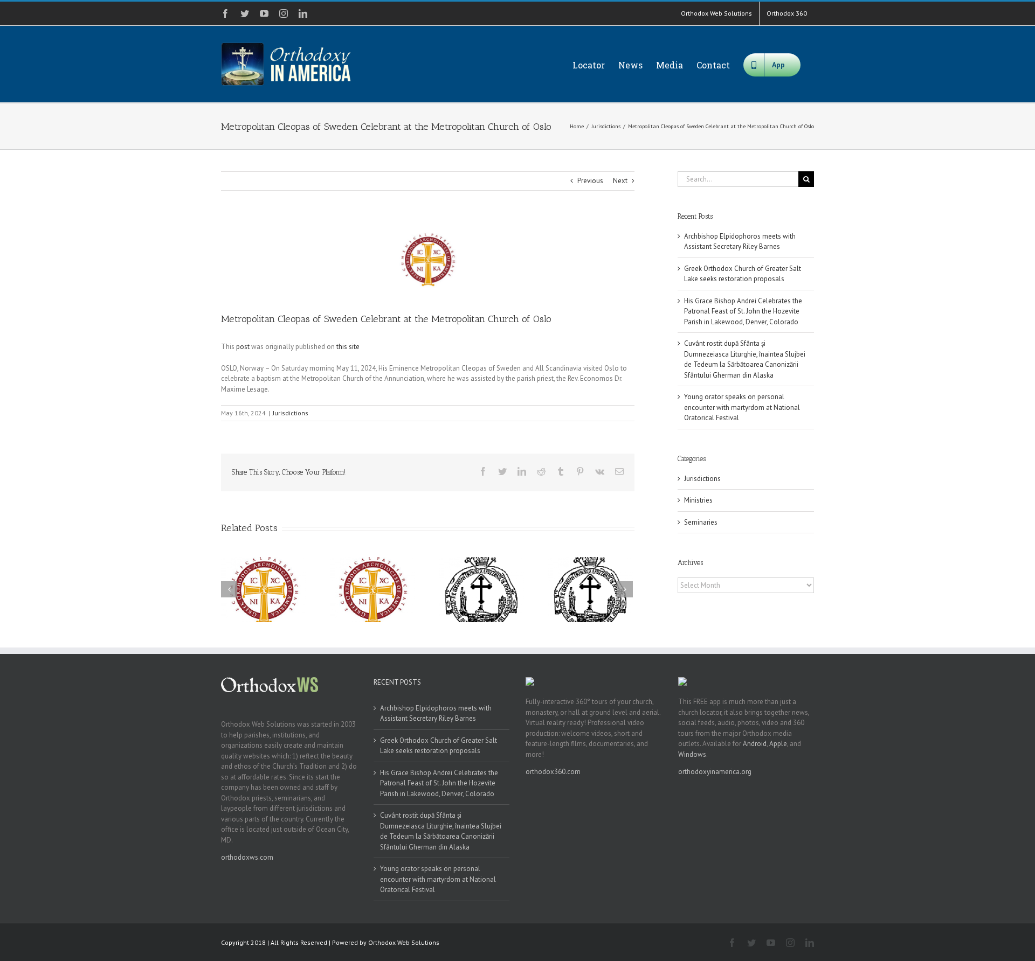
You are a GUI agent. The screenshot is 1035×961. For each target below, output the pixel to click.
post (243, 346)
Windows (692, 754)
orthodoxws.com (247, 857)
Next (620, 180)
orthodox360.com (553, 771)
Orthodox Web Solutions (403, 942)
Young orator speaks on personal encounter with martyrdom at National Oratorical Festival (742, 407)
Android (755, 743)
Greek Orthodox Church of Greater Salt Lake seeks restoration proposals (438, 746)
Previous (590, 180)
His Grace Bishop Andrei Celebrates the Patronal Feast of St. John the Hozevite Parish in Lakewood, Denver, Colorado (743, 311)
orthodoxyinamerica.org (714, 771)
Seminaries (700, 522)
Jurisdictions (290, 413)
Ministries (698, 500)
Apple (778, 743)
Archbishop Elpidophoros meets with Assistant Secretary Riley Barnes (436, 713)
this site (348, 346)
